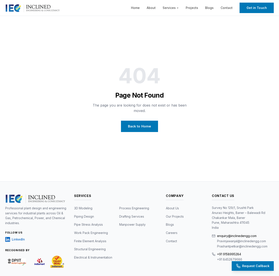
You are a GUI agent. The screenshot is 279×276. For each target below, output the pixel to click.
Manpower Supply (132, 224)
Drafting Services (131, 216)
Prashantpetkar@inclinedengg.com (242, 246)
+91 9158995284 (229, 254)
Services (169, 8)
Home (135, 8)
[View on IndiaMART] (39, 261)
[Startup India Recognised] (17, 261)
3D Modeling (83, 208)
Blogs (209, 8)
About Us (172, 208)
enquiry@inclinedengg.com (237, 236)
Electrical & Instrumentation (93, 257)
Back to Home (139, 126)
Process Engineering (134, 208)
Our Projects (175, 216)
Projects (192, 8)
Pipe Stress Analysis (88, 224)
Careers (171, 233)
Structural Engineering (90, 249)
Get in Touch (257, 8)
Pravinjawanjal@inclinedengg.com (241, 241)
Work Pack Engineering (91, 233)
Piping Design (84, 216)
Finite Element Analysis (90, 241)
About (151, 8)
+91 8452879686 (229, 259)
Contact (227, 8)
